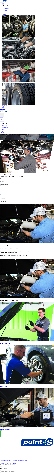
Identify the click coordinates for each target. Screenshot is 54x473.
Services (3, 4)
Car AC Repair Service (6, 7)
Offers (1, 118)
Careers (6, 463)
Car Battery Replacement (6, 8)
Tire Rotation (4, 11)
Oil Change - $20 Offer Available (6, 126)
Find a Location (2, 121)
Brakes (2, 124)
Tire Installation (5, 10)
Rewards (3, 106)
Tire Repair (3, 128)
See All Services (5, 14)
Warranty (3, 107)
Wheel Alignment (4, 130)
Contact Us (4, 463)
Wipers (4, 13)
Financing (1, 120)
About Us (1, 463)
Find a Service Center (9, 463)
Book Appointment (2, 109)
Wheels (4, 12)
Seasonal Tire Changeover (6, 9)
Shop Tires (3, 3)
